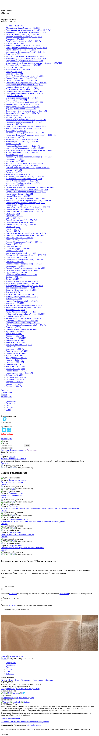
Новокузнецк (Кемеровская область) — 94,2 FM (25, 203)
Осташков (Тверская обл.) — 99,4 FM (21, 224)
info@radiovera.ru (8, 689)
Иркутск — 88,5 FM (14, 124)
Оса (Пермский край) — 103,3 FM (20, 222)
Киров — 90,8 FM (13, 144)
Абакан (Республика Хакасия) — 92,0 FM (23, 28)
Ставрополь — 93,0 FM (15, 266)
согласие (12, 605)
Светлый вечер (15, 532)
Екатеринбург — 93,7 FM (16, 100)
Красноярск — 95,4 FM (15, 161)
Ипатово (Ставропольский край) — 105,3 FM (24, 122)
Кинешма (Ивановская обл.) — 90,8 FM (22, 141)
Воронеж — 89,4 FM (14, 74)
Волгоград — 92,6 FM (15, 67)
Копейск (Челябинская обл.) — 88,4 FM (22, 152)
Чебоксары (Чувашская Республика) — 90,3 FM (25, 314)
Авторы (9, 405)
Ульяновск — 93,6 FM (15, 303)
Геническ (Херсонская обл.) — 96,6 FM (22, 87)
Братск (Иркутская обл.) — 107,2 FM (21, 50)
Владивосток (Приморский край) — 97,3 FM (24, 61)
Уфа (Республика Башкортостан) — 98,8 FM (24, 305)
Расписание (10, 403)
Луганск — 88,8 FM (14, 172)
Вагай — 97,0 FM (13, 347)
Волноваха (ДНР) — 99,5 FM (18, 69)
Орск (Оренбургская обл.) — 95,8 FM (21, 220)
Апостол (22, 450)
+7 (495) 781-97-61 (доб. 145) (27, 689)
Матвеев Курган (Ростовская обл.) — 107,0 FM (25, 176)
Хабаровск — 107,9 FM (15, 310)
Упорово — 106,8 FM (14, 382)
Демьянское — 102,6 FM (16, 353)
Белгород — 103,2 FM (15, 43)
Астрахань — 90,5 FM (15, 39)
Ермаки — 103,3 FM (14, 355)
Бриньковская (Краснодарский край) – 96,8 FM (25, 52)
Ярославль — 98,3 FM (15, 331)
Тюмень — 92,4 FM (14, 299)
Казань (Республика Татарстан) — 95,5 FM (23, 128)
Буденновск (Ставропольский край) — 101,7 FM (26, 59)
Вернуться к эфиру (9, 19)
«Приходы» (49, 680)
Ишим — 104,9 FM (13, 364)
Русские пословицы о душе (12, 482)
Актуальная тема (16, 493)
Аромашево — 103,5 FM (16, 338)
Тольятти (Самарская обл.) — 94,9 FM (21, 290)
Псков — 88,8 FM (13, 231)
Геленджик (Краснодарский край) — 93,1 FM (24, 85)
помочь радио (6, 392)
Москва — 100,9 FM (14, 26)
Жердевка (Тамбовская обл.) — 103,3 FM (22, 107)
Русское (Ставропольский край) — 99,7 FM (24, 242)
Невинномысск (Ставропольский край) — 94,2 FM (27, 190)
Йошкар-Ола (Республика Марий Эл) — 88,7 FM (26, 126)
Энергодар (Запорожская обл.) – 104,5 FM (23, 323)
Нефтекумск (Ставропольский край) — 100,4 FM (26, 192)
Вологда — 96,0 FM (14, 72)
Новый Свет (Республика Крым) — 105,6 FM (24, 211)
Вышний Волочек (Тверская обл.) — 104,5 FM (25, 76)
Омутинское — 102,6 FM (16, 377)
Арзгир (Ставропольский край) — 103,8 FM (24, 37)
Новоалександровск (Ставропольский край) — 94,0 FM (29, 200)
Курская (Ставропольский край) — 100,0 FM (24, 163)
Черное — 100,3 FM (14, 384)
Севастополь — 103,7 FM (16, 257)
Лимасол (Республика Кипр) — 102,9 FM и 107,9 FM (28, 168)
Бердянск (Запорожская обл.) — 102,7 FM (23, 45)
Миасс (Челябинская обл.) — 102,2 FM (22, 181)
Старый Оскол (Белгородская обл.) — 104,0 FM (25, 268)
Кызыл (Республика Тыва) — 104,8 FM (22, 165)
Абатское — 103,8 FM (15, 336)
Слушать (4, 457)
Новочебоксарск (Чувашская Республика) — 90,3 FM (28, 207)
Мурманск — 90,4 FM (15, 185)
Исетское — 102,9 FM (15, 362)
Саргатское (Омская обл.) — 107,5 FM (21, 253)
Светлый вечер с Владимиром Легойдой (17, 535)
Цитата (12, 457)
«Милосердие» (38, 680)
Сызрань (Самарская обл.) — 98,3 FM (21, 275)
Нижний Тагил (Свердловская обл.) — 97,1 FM (25, 198)
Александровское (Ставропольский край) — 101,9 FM (28, 30)
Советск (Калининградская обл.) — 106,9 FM (24, 264)
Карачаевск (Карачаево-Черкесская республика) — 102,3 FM (31, 135)
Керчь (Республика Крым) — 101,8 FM (22, 139)
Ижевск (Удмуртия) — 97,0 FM (18, 117)
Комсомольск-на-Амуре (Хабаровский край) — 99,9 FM (29, 150)
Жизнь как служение (17, 480)
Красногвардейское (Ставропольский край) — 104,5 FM (29, 157)
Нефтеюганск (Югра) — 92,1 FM (19, 194)
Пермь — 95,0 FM (13, 229)
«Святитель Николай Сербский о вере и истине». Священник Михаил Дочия (33, 521)
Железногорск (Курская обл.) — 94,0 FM (22, 104)
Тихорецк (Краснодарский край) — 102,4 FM (24, 286)
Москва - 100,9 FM (8, 22)
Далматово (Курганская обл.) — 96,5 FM (22, 89)
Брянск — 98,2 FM (13, 54)
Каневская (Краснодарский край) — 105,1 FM (25, 133)
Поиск (27, 445)
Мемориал (10, 674)
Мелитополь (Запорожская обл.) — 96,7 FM (24, 179)
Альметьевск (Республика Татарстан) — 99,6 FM (26, 32)
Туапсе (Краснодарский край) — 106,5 (22, 297)
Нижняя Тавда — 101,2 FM (17, 371)
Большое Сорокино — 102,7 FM (19, 345)
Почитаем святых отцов (18, 519)
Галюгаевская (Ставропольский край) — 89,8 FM (26, 83)
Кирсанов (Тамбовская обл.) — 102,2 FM (23, 146)
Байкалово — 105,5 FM (15, 340)
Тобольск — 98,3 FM (14, 375)
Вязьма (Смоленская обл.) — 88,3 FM (21, 78)
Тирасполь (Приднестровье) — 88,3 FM (22, 283)
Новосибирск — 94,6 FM (16, 205)
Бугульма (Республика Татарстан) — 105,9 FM (25, 56)
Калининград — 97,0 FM (16, 131)
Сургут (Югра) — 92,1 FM (17, 272)
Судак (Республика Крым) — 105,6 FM (22, 270)
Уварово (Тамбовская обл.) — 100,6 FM (22, 301)
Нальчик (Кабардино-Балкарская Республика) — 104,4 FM (30, 187)
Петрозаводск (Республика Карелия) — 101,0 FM (26, 233)
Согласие (13, 594)
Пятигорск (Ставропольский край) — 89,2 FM (25, 235)
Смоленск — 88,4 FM (15, 262)
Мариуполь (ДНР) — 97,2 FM (18, 174)
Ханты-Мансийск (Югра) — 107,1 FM (21, 312)
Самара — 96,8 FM (13, 246)
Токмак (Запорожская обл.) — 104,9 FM (22, 288)
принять (4, 734)
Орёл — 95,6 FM (13, 218)
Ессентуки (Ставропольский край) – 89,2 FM (24, 102)
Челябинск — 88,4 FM (15, 316)
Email (3, 578)
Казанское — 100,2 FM (15, 366)
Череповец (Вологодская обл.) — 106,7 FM (23, 318)
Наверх (4, 656)
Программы (11, 401)
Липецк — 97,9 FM (14, 170)
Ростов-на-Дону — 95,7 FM (17, 240)
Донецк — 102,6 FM (14, 96)
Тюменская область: (14, 334)
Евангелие (5, 450)
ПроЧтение (13, 506)
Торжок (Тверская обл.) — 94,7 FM (20, 294)
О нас (8, 410)
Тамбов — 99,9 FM (13, 277)
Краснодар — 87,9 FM (15, 159)
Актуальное (32, 450)
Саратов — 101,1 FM (14, 251)
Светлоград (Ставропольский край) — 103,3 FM (26, 255)
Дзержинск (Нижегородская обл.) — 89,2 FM (24, 91)
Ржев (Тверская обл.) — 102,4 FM (19, 238)
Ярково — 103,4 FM (14, 386)
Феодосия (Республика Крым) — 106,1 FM (23, 307)
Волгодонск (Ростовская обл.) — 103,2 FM (23, 65)
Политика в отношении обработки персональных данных (25, 722)
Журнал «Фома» (7, 680)
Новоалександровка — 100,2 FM (19, 373)
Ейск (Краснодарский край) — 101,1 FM (22, 98)
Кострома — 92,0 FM (14, 155)
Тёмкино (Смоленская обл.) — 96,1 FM (22, 281)
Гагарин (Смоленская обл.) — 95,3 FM (22, 80)
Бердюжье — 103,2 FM (15, 342)
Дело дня (4, 390)
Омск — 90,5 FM (13, 214)
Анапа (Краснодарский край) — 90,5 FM (22, 34)
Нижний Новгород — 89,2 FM (18, 196)
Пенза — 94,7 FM (13, 227)
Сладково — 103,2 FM (15, 379)
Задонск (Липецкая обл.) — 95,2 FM (21, 109)
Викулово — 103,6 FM (15, 349)
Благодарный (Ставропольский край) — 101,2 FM (26, 48)
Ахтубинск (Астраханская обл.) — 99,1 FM (23, 41)
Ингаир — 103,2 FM (14, 360)
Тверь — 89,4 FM (13, 279)
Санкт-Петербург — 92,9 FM (18, 248)
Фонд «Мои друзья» (23, 680)
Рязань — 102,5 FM (14, 244)
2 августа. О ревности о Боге (13, 495)
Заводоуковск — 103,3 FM (16, 358)
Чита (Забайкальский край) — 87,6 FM (22, 321)
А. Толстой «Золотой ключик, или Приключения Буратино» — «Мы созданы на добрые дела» (40, 508)
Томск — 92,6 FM (13, 292)
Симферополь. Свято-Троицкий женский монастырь (22, 548)
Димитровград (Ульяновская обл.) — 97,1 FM (24, 93)
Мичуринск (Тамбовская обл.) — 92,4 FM (23, 183)
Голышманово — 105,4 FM (17, 351)
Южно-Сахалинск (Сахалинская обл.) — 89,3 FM (26, 325)
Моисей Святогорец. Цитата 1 (13, 459)
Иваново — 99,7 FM (14, 115)
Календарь (14, 450)
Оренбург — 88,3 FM (14, 216)
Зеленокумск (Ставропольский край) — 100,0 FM (26, 111)
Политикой (64, 594)
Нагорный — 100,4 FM (15, 369)
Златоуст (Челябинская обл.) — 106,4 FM (22, 113)
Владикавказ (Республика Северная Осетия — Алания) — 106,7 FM (34, 63)
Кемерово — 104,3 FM (15, 137)
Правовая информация (10, 718)
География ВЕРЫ (16, 545)
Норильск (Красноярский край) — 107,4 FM (24, 209)
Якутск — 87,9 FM (13, 327)
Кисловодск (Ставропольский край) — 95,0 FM (25, 148)
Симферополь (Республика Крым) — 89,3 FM (24, 259)
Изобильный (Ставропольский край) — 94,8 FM (26, 120)
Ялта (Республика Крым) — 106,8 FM (21, 329)
